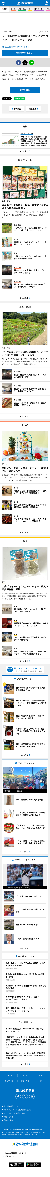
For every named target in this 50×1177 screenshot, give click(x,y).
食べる (13, 9)
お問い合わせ (8, 1117)
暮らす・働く (39, 9)
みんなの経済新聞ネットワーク (25, 1144)
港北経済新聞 (25, 3)
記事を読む (25, 89)
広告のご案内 (8, 1120)
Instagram (32, 1096)
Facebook (18, 1096)
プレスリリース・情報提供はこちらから (17, 1110)
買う (30, 9)
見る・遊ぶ (22, 9)
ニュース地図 (7, 31)
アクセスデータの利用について (14, 1113)
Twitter (25, 1096)
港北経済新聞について (11, 1106)
